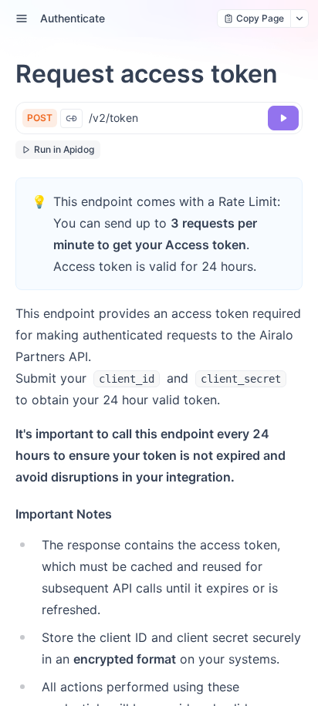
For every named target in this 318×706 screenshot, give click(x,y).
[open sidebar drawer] (21, 18)
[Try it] (283, 118)
